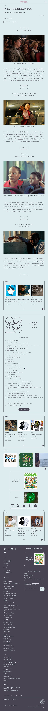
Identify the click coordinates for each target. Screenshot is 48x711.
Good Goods (6, 590)
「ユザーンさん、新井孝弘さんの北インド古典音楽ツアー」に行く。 (19, 352)
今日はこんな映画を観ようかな (9, 627)
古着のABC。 (6, 633)
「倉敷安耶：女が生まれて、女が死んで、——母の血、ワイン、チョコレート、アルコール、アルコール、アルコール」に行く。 (24, 346)
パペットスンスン (7, 620)
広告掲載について (7, 699)
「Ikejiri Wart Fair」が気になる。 (13, 340)
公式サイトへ (24, 87)
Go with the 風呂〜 (7, 588)
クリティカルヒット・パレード (9, 612)
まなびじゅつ (6, 680)
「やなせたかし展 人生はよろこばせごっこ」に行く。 (16, 393)
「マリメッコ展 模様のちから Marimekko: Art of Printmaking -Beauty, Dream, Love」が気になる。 (25, 398)
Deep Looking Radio (8, 659)
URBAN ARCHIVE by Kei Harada (10, 595)
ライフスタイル (8, 572)
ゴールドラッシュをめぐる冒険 (9, 613)
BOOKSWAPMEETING (8, 581)
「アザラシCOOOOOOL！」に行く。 (13, 363)
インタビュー (20, 139)
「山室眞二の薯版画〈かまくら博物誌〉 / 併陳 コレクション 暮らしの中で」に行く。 (22, 395)
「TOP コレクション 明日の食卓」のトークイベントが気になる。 (18, 391)
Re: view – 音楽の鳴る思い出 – (10, 593)
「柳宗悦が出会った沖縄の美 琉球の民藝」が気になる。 (17, 355)
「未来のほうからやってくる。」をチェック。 (14, 405)
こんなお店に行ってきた (8, 615)
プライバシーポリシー (35, 583)
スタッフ (12, 695)
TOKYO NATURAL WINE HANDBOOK (11, 690)
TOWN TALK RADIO (7, 668)
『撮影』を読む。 (10, 359)
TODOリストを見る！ (24, 409)
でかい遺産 (6, 619)
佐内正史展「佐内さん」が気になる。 (13, 357)
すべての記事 (7, 561)
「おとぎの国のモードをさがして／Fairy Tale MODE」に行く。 (18, 342)
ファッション (7, 570)
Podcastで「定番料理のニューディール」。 (11, 662)
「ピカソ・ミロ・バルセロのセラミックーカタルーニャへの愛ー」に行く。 (19, 403)
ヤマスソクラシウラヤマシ (8, 622)
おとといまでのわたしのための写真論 (10, 605)
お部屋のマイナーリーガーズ (9, 607)
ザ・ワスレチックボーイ (8, 617)
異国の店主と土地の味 (8, 645)
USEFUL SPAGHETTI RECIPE (9, 597)
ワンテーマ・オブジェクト (8, 624)
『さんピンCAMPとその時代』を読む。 (14, 365)
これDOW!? (6, 673)
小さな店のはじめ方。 (7, 639)
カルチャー (7, 563)
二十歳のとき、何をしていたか (9, 626)
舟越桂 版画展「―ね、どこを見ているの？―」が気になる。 (17, 348)
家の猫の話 (6, 638)
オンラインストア (19, 695)
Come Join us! (7, 695)
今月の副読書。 (6, 629)
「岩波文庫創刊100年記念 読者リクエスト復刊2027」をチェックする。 (20, 385)
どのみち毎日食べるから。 (8, 676)
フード (5, 568)
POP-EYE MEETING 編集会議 (9, 664)
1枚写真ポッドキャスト (8, 657)
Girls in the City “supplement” (10, 586)
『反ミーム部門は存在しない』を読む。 (14, 376)
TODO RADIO (6, 666)
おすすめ (5, 603)
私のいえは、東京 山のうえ (8, 648)
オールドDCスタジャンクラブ (9, 602)
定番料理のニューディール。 (9, 636)
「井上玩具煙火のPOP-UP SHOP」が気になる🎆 (16, 368)
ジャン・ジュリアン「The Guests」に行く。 (14, 378)
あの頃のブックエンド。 (8, 671)
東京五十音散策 (7, 643)
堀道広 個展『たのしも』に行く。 (13, 350)
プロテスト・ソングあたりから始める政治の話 (12, 678)
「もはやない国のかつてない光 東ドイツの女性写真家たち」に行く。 (19, 383)
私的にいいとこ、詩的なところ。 (9, 650)
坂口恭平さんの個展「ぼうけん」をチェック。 (15, 372)
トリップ (6, 565)
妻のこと (5, 634)
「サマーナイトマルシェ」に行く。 (13, 370)
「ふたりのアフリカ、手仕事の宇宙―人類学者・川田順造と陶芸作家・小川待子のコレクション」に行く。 (24, 388)
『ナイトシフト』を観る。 (11, 374)
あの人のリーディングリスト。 (9, 598)
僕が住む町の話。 (7, 631)
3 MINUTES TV (6, 580)
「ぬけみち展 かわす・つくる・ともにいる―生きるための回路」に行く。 (19, 381)
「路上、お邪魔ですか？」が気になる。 (13, 401)
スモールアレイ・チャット (8, 675)
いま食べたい (6, 600)
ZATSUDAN (6, 669)
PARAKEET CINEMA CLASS (9, 661)
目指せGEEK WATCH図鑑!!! (9, 646)
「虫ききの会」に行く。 (11, 361)
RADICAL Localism (7, 591)
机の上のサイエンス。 (7, 641)
